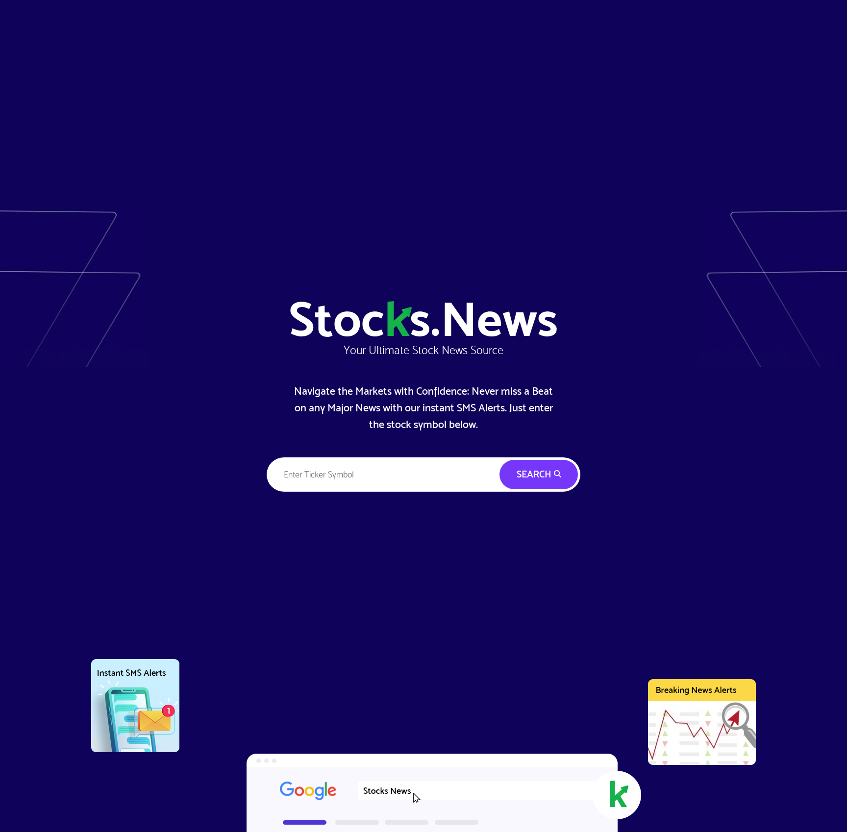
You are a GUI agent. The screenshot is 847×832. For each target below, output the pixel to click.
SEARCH (535, 474)
